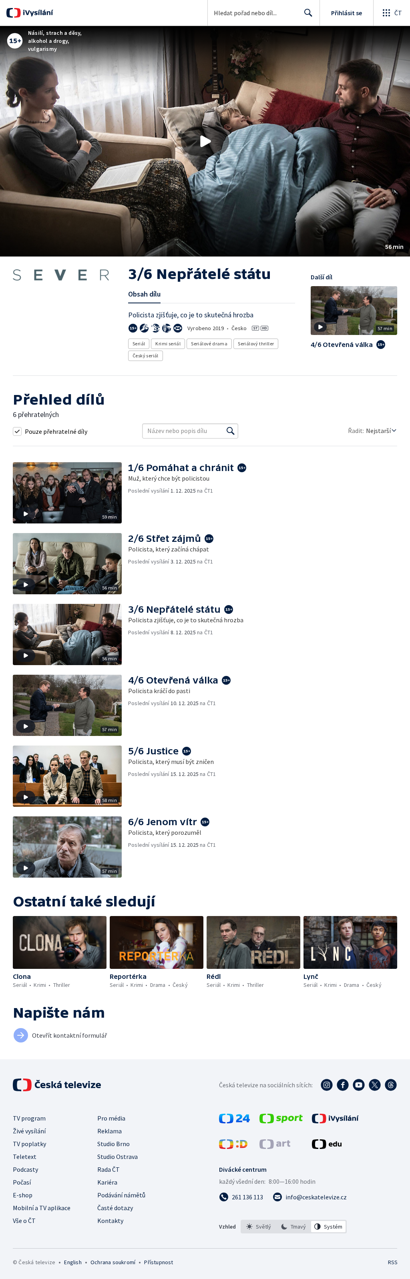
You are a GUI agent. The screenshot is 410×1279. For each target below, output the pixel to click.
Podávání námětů (121, 1195)
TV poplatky (29, 1144)
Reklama (109, 1131)
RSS (392, 1262)
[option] (259, 1226)
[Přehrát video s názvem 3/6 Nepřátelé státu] (205, 141)
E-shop (22, 1195)
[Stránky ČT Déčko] (233, 1147)
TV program (29, 1118)
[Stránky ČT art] (274, 1147)
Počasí (22, 1182)
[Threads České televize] (390, 1085)
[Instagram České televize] (326, 1085)
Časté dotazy (115, 1208)
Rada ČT (108, 1169)
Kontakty (110, 1221)
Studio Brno (113, 1144)
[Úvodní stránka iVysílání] (37, 13)
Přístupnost (158, 1262)
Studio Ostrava (117, 1157)
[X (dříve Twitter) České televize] (374, 1085)
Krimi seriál (168, 344)
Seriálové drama (209, 344)
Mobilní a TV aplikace (41, 1208)
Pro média (111, 1118)
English (72, 1262)
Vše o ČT (24, 1221)
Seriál (139, 344)
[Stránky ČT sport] (281, 1121)
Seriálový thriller (256, 344)
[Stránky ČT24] (234, 1121)
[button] (205, 141)
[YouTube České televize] (358, 1085)
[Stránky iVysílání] (335, 1121)
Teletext (24, 1157)
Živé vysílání (29, 1131)
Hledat (308, 13)
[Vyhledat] (231, 431)
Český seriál (146, 356)
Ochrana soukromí (112, 1262)
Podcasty (25, 1169)
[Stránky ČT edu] (327, 1147)
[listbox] (294, 1226)
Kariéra (107, 1182)
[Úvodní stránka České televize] (57, 1085)
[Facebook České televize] (342, 1085)
